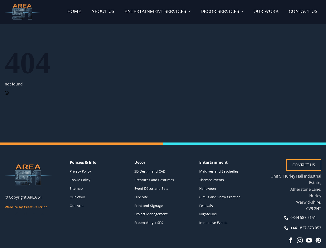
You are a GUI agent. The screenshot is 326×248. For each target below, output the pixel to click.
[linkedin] (34, 213)
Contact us (303, 11)
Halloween (207, 188)
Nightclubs (208, 214)
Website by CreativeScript (26, 207)
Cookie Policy (80, 180)
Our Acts (77, 205)
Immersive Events (213, 222)
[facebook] (8, 213)
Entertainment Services (155, 11)
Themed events (211, 180)
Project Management (151, 214)
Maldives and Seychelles (218, 171)
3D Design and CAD (149, 171)
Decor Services (219, 11)
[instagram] (25, 213)
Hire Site (141, 197)
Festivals (206, 205)
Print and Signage (148, 205)
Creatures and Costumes (154, 180)
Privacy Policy (80, 171)
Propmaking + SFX (148, 222)
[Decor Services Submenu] (243, 12)
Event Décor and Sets (151, 188)
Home (74, 11)
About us (102, 11)
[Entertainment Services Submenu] (190, 12)
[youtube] (42, 213)
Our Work (266, 11)
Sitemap (76, 188)
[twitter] (16, 213)
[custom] (318, 240)
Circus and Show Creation (220, 197)
